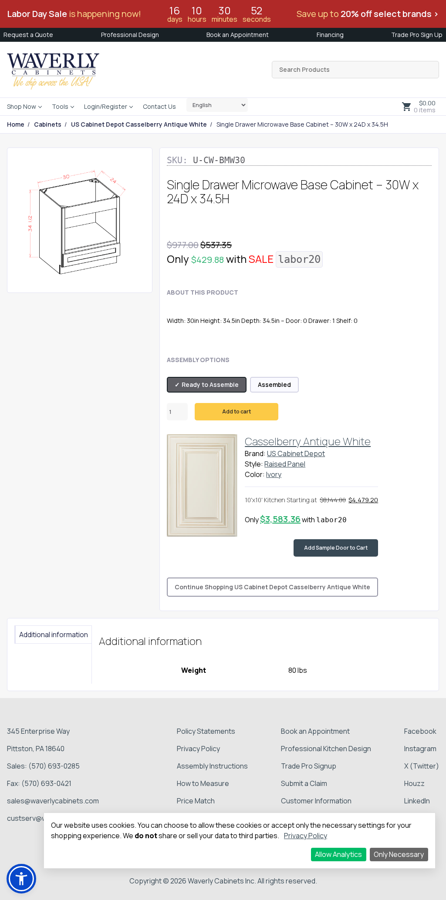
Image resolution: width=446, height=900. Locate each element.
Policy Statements (206, 731)
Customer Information (316, 801)
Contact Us (159, 106)
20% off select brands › (390, 14)
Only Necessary (399, 854)
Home (15, 124)
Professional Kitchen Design (326, 748)
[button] (21, 878)
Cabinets (47, 124)
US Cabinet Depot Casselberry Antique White (139, 124)
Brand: (255, 453)
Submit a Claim (304, 783)
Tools (60, 106)
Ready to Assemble (210, 384)
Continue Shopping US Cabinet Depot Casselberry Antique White (272, 587)
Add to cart (236, 411)
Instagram (420, 748)
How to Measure (203, 783)
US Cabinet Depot (296, 453)
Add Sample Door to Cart (336, 547)
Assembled (274, 384)
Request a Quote (28, 34)
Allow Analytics (338, 854)
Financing (330, 34)
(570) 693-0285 (54, 766)
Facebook (420, 731)
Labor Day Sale (37, 14)
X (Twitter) (421, 766)
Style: (254, 464)
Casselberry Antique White (308, 441)
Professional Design (130, 34)
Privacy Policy (198, 748)
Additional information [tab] (53, 634)
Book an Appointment (237, 34)
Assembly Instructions (212, 766)
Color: (255, 474)
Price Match (196, 801)
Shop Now (21, 106)
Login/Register (105, 106)
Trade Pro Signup (308, 766)
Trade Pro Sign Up (417, 34)
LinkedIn (417, 801)
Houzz (414, 783)
